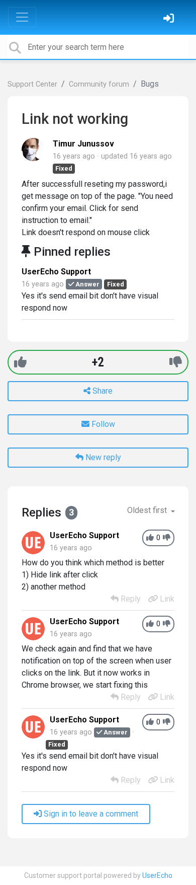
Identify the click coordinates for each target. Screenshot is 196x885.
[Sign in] (169, 19)
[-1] (175, 362)
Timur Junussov (83, 144)
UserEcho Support (56, 271)
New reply (102, 457)
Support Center (32, 84)
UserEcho (157, 875)
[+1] (20, 362)
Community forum (99, 84)
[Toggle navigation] (22, 17)
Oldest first (148, 510)
